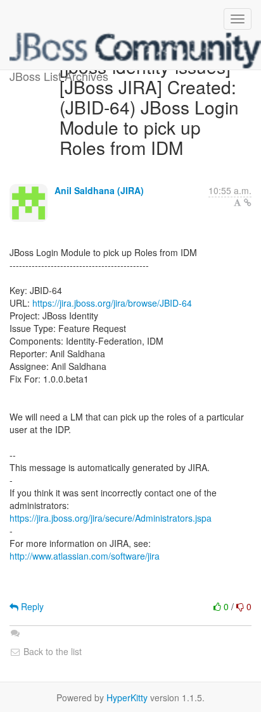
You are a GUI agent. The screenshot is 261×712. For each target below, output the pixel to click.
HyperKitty (127, 697)
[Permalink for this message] (247, 202)
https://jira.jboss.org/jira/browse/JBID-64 (112, 303)
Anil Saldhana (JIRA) (99, 190)
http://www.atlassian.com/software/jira (85, 555)
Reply (31, 606)
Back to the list (51, 651)
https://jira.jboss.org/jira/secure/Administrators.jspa (111, 518)
